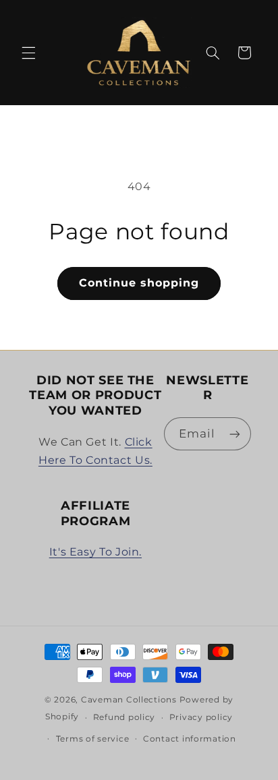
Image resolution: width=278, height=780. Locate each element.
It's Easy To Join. (95, 551)
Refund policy (124, 717)
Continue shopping (139, 282)
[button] (28, 52)
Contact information (189, 739)
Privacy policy (201, 717)
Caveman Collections (129, 699)
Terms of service (93, 739)
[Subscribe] (234, 433)
